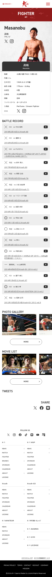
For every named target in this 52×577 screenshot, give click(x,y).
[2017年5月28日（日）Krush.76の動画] (45, 173)
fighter (5, 456)
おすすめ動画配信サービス (42, 558)
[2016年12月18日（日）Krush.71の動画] (45, 184)
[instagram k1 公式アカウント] (14, 434)
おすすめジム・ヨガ (27, 558)
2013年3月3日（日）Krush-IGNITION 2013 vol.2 (23, 291)
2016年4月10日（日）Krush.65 (16, 200)
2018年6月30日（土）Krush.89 (16, 143)
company (44, 565)
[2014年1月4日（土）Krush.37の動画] (45, 275)
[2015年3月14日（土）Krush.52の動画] (45, 240)
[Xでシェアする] (35, 408)
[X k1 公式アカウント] (8, 434)
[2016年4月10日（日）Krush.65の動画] (45, 195)
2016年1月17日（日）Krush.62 (16, 211)
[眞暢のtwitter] (6, 41)
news (4, 448)
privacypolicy (10, 565)
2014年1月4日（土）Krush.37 (15, 280)
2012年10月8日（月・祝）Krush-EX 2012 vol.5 (22, 302)
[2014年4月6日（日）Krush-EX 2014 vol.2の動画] (45, 264)
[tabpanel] (19, 324)
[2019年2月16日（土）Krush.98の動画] (45, 127)
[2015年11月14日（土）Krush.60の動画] (45, 218)
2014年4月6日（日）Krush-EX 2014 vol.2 (20, 269)
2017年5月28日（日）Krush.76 (16, 178)
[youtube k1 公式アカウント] (37, 434)
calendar (6, 469)
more (32, 342)
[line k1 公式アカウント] (31, 434)
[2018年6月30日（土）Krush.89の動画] (45, 138)
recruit (36, 565)
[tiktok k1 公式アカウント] (26, 434)
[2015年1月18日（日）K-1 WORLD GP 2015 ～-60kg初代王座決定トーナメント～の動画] (45, 251)
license (5, 477)
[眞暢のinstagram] (12, 41)
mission (26, 568)
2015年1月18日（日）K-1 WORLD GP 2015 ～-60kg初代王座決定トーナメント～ (26, 257)
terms (19, 565)
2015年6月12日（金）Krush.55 (16, 233)
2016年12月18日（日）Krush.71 (16, 189)
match (5, 452)
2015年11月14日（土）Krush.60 (16, 222)
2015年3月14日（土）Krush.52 (16, 245)
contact (27, 565)
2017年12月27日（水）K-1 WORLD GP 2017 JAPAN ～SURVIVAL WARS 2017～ (25, 155)
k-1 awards (33, 529)
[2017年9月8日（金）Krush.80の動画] (45, 162)
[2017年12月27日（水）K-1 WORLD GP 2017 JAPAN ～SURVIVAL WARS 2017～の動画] (45, 149)
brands (5, 461)
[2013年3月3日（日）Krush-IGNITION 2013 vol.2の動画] (45, 286)
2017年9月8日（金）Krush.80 (15, 167)
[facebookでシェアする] (41, 408)
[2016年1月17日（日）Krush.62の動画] (45, 206)
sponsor (6, 465)
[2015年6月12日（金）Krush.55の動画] (45, 229)
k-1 (34, 520)
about (5, 473)
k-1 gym (31, 537)
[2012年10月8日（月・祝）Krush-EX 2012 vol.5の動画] (45, 297)
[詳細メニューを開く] (48, 4)
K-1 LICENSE (32, 545)
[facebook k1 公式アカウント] (20, 434)
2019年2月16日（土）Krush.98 (16, 131)
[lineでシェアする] (48, 408)
